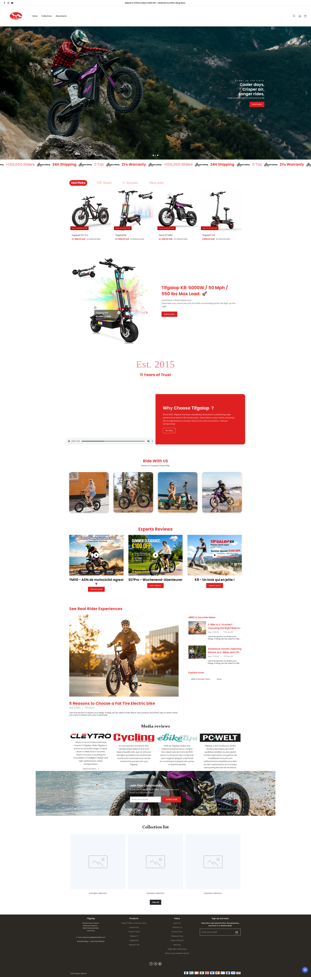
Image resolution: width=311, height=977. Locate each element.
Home (35, 16)
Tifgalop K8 (134, 940)
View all (155, 902)
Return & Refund (177, 940)
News (219, 679)
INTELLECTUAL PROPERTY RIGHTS (177, 953)
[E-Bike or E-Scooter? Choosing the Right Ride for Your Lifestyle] (197, 627)
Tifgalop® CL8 (134, 945)
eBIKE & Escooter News (200, 679)
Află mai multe (96, 589)
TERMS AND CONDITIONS (177, 949)
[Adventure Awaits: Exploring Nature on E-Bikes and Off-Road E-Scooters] (197, 652)
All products (61, 16)
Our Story (169, 430)
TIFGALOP (90, 708)
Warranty (177, 945)
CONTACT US (177, 927)
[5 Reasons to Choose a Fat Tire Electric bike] (124, 656)
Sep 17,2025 (74, 708)
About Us (177, 923)
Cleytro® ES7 (134, 927)
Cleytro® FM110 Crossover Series (134, 923)
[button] (294, 16)
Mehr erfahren (155, 585)
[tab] (153, 155)
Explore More (169, 314)
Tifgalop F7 (134, 936)
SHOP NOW (257, 140)
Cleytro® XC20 (134, 932)
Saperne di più (215, 585)
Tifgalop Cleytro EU (80, 973)
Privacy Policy (177, 932)
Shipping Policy (177, 936)
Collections (46, 16)
